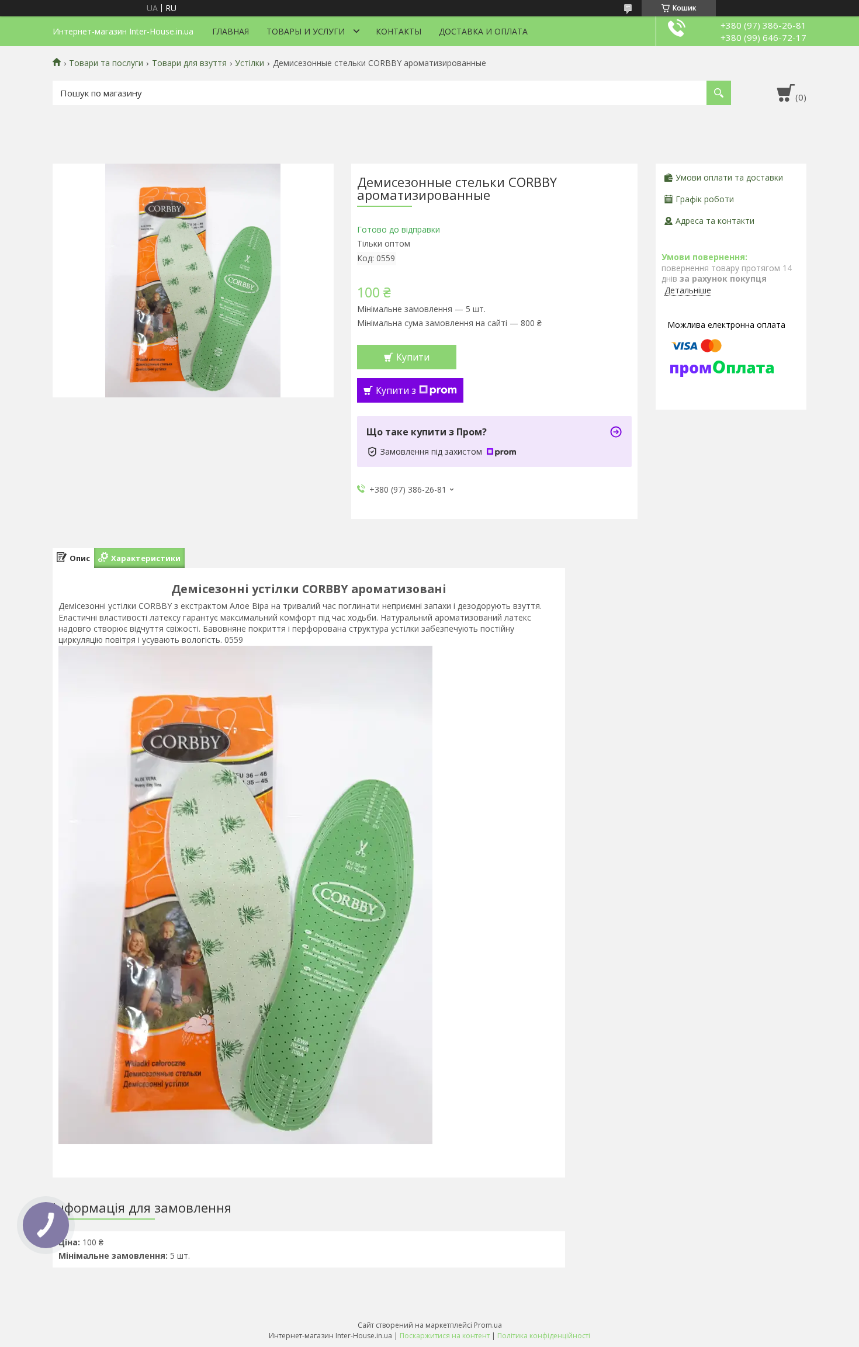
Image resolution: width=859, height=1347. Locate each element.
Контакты (398, 31)
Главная (230, 31)
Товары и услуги (305, 31)
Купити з (396, 390)
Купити (413, 357)
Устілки (249, 63)
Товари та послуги (106, 63)
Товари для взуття (189, 63)
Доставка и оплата (483, 31)
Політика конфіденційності (543, 1336)
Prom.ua (488, 1325)
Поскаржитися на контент (445, 1336)
